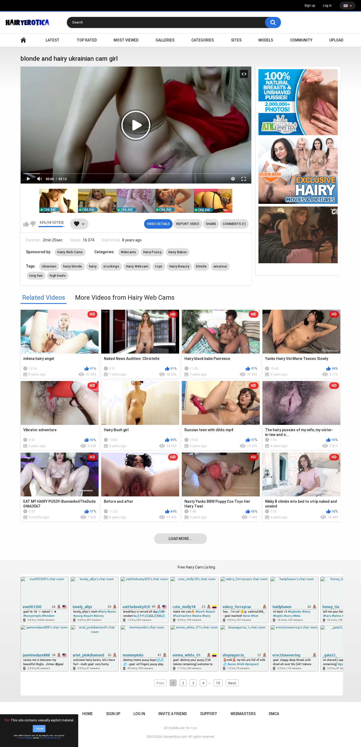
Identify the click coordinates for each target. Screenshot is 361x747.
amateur (220, 266)
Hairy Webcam (137, 266)
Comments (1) (234, 224)
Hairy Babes (177, 252)
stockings (111, 266)
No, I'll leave (56, 738)
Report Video (187, 224)
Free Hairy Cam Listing (196, 567)
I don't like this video (33, 224)
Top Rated (87, 40)
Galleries (165, 40)
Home (87, 714)
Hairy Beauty (179, 266)
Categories (202, 40)
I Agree (39, 728)
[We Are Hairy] (298, 171)
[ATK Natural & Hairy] (298, 102)
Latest (52, 40)
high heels (58, 276)
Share (211, 224)
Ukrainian (49, 266)
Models (265, 40)
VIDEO (23, 40)
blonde (201, 266)
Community (301, 40)
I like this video (26, 224)
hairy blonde (72, 266)
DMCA (274, 714)
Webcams (128, 252)
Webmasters (243, 714)
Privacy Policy (45, 738)
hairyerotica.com (175, 737)
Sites (236, 40)
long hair (36, 276)
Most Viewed (126, 40)
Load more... (180, 539)
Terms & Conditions (25, 738)
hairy (93, 266)
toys (158, 266)
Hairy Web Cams (70, 252)
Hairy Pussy (152, 252)
